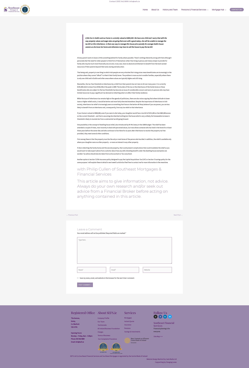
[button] (194, 9)
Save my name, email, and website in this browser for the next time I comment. (107, 278)
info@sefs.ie (79, 342)
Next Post (178, 215)
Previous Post (72, 215)
